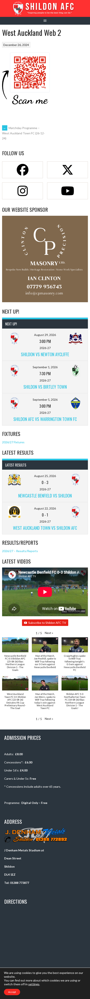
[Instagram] (22, 190)
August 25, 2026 (45, 476)
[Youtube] (67, 190)
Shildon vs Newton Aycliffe (45, 354)
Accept (12, 992)
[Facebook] (22, 169)
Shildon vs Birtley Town (45, 387)
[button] (49, 633)
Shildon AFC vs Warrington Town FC (45, 419)
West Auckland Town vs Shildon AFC (45, 528)
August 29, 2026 (45, 335)
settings (33, 984)
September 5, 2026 (45, 399)
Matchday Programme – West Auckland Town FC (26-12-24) (23, 133)
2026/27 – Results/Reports (20, 551)
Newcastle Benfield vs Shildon (45, 495)
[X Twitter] (67, 169)
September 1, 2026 (45, 367)
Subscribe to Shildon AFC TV (47, 622)
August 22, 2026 (45, 508)
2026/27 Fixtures (13, 442)
